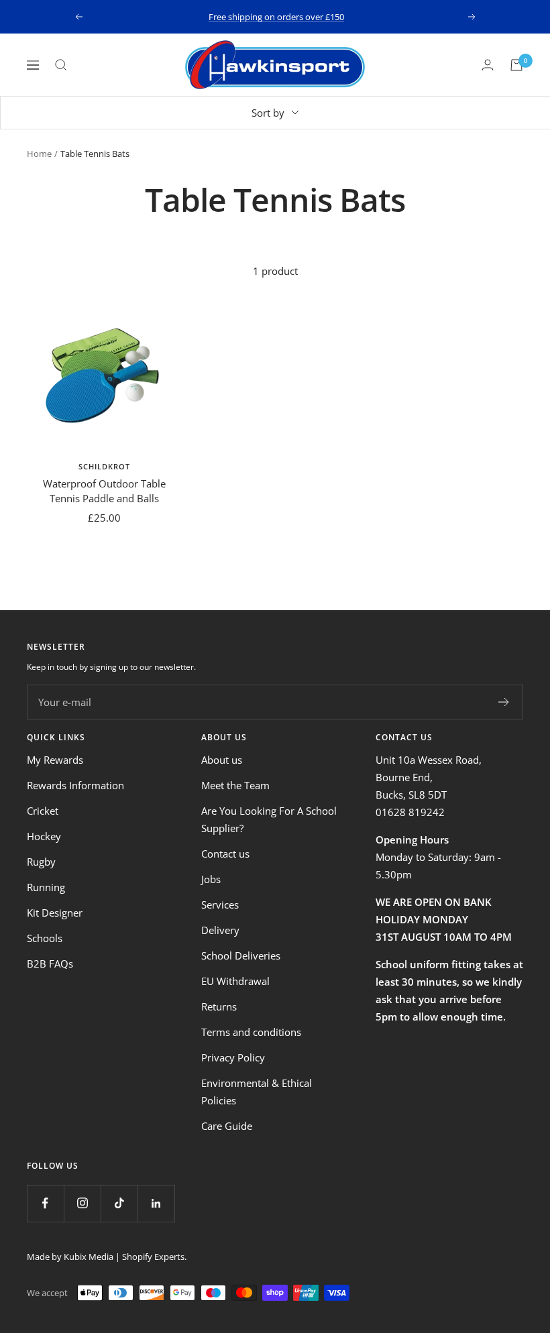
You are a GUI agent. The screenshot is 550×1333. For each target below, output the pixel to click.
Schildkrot (104, 466)
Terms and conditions (251, 1032)
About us (221, 759)
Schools (44, 938)
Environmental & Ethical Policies (256, 1091)
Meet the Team (235, 785)
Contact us (225, 853)
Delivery (220, 930)
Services (220, 904)
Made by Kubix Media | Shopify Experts (105, 1257)
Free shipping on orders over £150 (276, 17)
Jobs (211, 879)
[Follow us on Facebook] (45, 1203)
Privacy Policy (233, 1057)
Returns (219, 1006)
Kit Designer (54, 912)
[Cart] (516, 65)
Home (39, 154)
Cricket (42, 810)
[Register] (504, 702)
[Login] (488, 64)
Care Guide (226, 1126)
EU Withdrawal (235, 981)
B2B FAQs (50, 963)
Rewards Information (75, 785)
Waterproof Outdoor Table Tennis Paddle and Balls (104, 491)
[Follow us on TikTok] (119, 1203)
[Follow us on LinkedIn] (156, 1203)
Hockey (44, 836)
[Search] (61, 65)
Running (46, 887)
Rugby (41, 861)
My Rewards (55, 759)
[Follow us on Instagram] (82, 1203)
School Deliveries (240, 955)
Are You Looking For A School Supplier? (269, 819)
